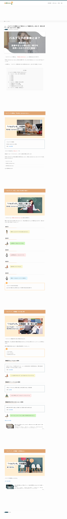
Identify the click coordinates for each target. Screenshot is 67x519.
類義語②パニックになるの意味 (16, 84)
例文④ (12, 79)
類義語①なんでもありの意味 (15, 83)
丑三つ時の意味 (7, 481)
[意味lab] (8, 3)
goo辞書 (10, 389)
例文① (12, 75)
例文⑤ (12, 80)
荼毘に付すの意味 (8, 420)
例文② (12, 76)
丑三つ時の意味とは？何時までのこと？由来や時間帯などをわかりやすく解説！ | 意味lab (29, 486)
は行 (10, 512)
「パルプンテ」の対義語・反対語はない (17, 87)
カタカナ (6, 29)
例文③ (12, 77)
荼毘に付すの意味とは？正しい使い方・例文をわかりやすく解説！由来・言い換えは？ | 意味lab (29, 425)
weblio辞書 (11, 146)
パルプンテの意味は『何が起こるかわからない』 (18, 72)
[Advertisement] (33, 13)
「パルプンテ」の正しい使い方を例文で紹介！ (18, 73)
